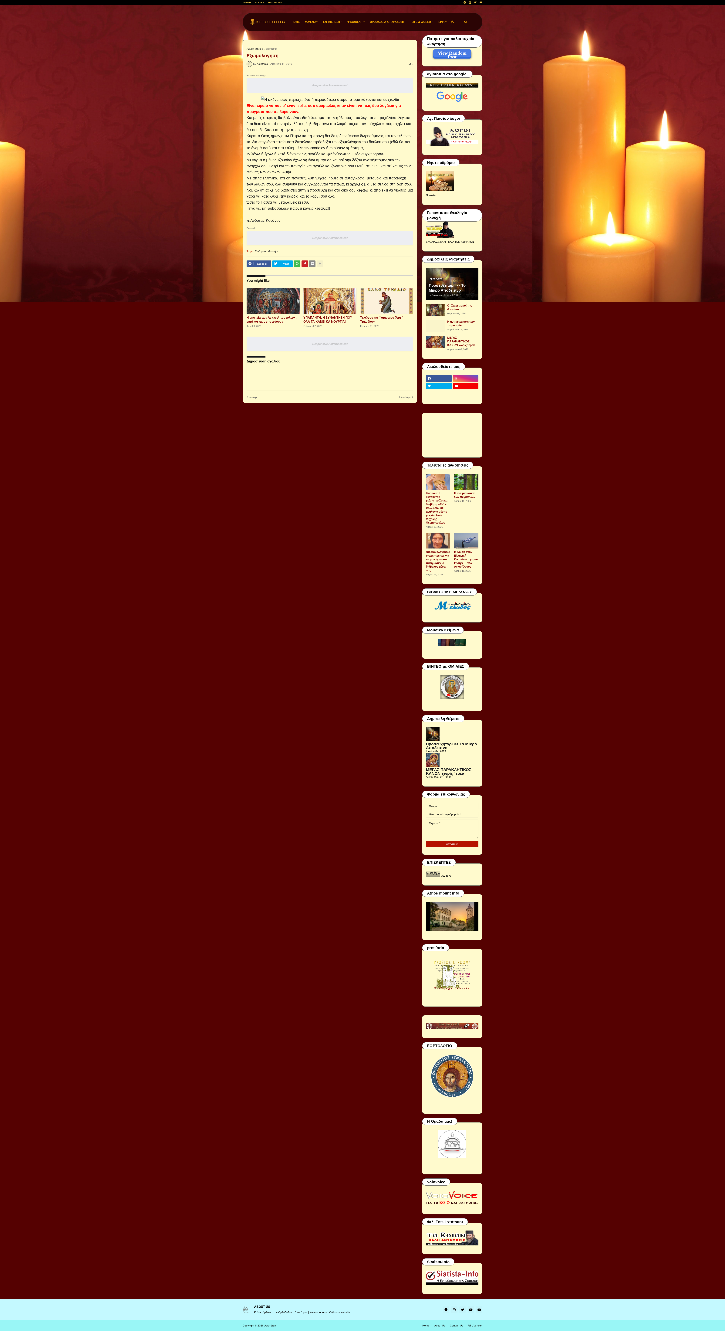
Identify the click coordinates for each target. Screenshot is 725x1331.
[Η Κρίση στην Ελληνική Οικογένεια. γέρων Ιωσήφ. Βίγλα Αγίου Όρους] (466, 540)
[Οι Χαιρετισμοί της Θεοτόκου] (435, 310)
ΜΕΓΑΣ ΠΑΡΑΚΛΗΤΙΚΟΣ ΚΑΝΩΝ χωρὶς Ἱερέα (461, 341)
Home (426, 1325)
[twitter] (475, 2)
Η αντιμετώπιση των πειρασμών (461, 323)
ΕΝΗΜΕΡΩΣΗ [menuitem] (331, 21)
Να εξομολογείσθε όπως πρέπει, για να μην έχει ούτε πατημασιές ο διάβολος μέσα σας (438, 561)
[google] (439, 393)
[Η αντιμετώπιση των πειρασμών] (435, 326)
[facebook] (465, 2)
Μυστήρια (273, 251)
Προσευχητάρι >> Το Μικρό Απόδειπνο (447, 287)
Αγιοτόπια (270, 1325)
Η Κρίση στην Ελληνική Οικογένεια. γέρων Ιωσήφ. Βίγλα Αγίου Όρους (466, 559)
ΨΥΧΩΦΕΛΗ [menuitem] (354, 21)
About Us (439, 1325)
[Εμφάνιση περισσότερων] (320, 263)
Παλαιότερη (404, 397)
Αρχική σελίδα (255, 48)
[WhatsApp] (297, 263)
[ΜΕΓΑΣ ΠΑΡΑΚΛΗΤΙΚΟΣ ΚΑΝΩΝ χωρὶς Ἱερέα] (435, 342)
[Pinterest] (305, 263)
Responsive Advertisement (330, 85)
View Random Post (452, 53)
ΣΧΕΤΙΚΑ (259, 2)
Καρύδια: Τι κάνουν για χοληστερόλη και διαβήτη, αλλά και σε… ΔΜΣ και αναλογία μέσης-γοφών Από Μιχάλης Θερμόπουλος (437, 507)
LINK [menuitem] (441, 21)
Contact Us (456, 1325)
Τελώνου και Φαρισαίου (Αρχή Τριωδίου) (381, 319)
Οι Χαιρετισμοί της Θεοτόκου (459, 307)
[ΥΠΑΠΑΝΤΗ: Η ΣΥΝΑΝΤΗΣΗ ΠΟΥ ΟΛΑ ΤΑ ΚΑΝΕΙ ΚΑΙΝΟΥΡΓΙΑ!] (329, 301)
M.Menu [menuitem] (310, 21)
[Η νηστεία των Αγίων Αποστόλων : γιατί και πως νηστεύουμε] (273, 301)
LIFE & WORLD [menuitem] (421, 21)
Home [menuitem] (296, 21)
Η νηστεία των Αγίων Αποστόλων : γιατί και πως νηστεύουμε (272, 319)
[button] (452, 22)
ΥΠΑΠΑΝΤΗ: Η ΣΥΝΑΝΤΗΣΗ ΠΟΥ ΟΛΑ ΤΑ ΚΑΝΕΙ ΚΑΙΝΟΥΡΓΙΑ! (327, 319)
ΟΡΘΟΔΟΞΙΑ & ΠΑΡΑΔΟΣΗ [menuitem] (387, 21)
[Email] (312, 263)
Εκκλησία (271, 48)
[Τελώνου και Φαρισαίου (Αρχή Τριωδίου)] (386, 301)
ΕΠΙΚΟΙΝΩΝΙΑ (275, 2)
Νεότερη (253, 397)
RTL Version (475, 1325)
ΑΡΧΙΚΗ (247, 2)
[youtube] (481, 2)
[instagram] (470, 2)
